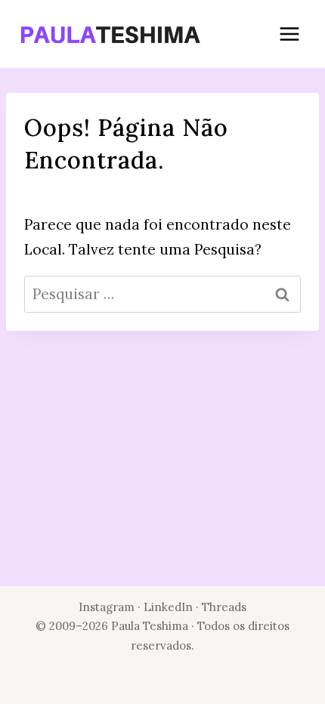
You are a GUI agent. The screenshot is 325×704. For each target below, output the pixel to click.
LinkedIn (170, 607)
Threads (224, 607)
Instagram (107, 607)
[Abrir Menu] (289, 33)
